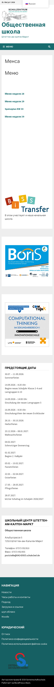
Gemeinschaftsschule (35, 679)
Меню (9, 46)
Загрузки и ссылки (12, 606)
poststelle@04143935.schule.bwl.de (22, 555)
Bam (28, 682)
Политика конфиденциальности (20, 638)
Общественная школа (23, 28)
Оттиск (6, 634)
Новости (7, 592)
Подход (6, 602)
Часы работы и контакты (16, 597)
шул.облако (8, 611)
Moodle (5, 616)
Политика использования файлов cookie (24, 643)
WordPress (19, 682)
